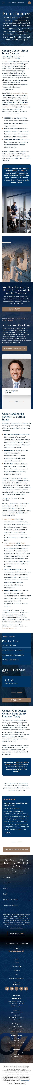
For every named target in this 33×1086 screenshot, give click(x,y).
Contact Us (16, 982)
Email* (5, 894)
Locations (16, 970)
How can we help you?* (11, 905)
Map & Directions (16, 1006)
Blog (16, 974)
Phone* (5, 888)
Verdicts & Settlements (16, 978)
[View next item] (21, 401)
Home (16, 962)
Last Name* (6, 883)
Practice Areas (16, 966)
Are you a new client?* (10, 899)
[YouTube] (17, 989)
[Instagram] (7, 989)
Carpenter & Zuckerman (19, 93)
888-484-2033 (16, 951)
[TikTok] (26, 989)
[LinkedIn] (12, 989)
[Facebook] (21, 989)
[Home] (16, 3)
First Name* (7, 877)
